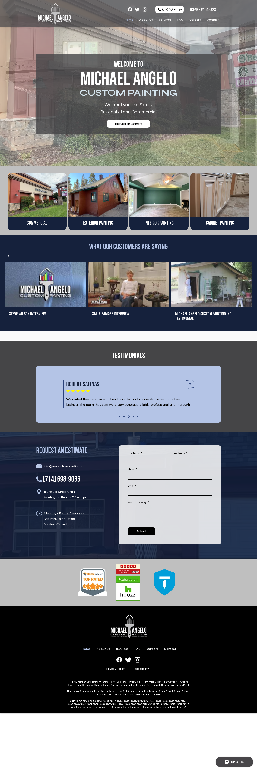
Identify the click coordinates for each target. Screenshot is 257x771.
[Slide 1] (119, 416)
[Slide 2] (124, 416)
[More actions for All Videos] (10, 256)
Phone (131, 469)
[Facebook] (130, 9)
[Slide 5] (137, 416)
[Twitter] (137, 9)
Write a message (137, 502)
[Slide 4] (133, 417)
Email (131, 486)
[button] (10, 256)
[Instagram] (145, 9)
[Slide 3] (128, 416)
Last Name (179, 453)
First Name (134, 453)
